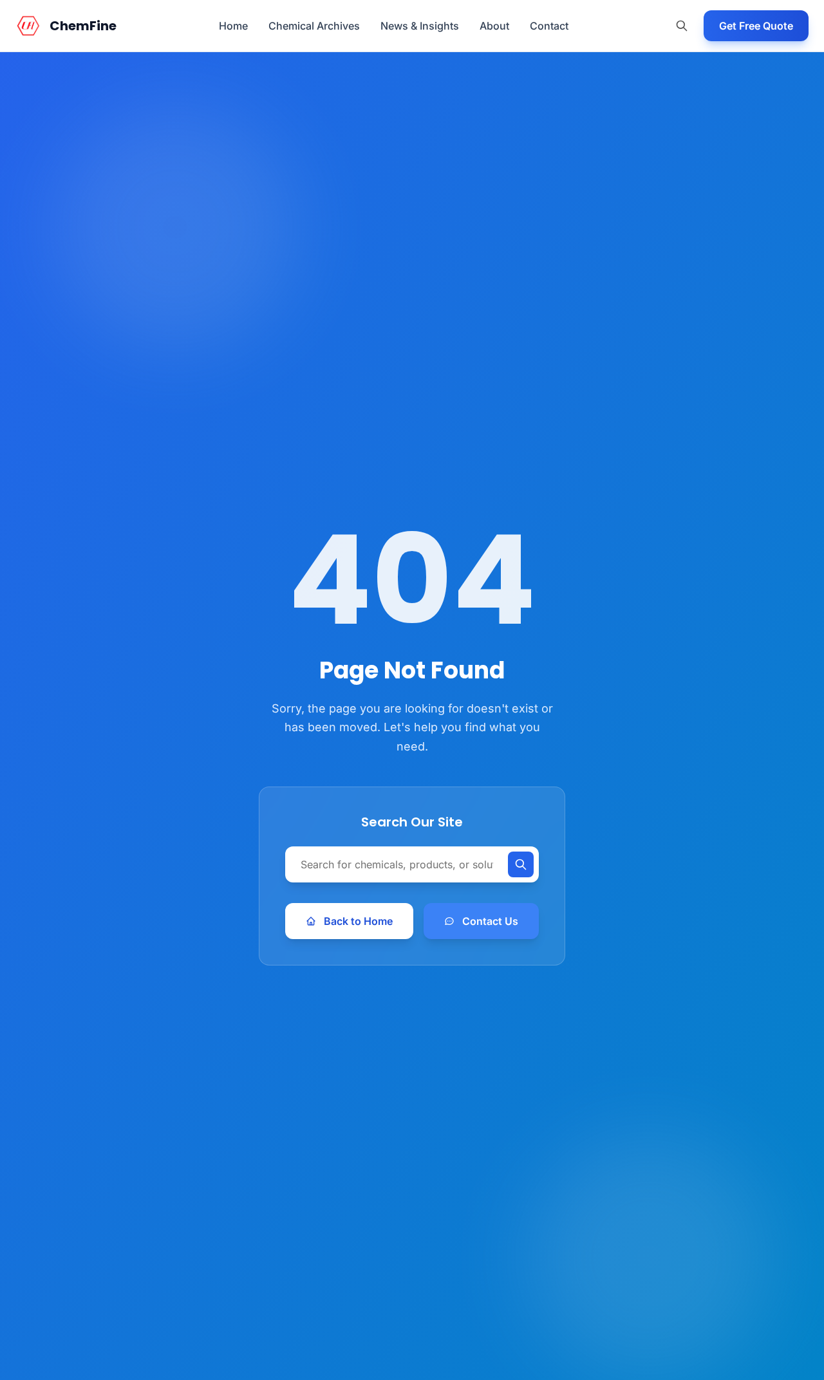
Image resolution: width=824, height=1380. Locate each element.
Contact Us (490, 921)
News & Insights (419, 25)
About (494, 25)
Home (233, 25)
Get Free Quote (756, 25)
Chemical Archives (314, 25)
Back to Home (358, 921)
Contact (549, 25)
